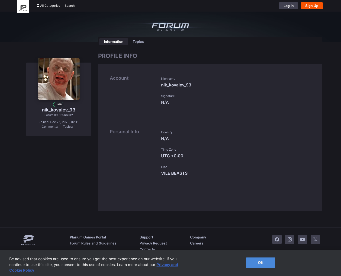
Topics (138, 41)
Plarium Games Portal (88, 237)
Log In (288, 6)
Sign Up (311, 6)
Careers (196, 243)
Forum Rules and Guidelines (93, 243)
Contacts (147, 249)
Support (146, 237)
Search (70, 6)
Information (113, 41)
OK (261, 262)
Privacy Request (153, 243)
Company (198, 237)
